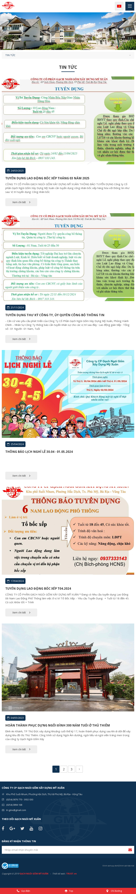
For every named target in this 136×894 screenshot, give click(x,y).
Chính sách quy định (110, 866)
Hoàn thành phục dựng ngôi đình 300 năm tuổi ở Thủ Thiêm (57, 725)
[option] (68, 31)
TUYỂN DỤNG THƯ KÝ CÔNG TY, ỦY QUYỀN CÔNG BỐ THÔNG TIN (54, 315)
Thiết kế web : (59, 873)
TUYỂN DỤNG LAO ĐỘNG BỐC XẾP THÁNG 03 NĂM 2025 (47, 178)
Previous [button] (2, 31)
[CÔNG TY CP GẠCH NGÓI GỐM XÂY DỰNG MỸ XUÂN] (8, 5)
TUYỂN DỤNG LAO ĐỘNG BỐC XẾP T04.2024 (38, 588)
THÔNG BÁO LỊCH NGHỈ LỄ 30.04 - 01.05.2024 (39, 452)
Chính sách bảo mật (126, 866)
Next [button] (134, 31)
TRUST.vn (71, 873)
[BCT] (10, 865)
